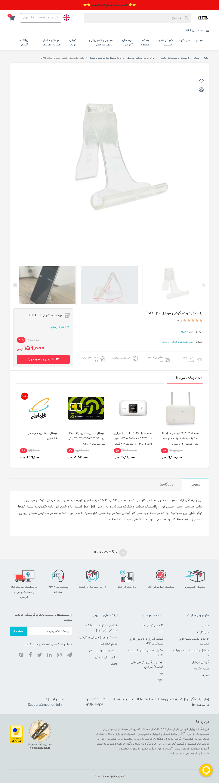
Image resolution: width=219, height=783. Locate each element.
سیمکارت (184, 40)
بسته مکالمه (145, 42)
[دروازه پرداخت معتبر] (16, 734)
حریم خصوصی (109, 644)
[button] (15, 18)
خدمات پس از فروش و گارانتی (98, 637)
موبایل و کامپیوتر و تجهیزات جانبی (100, 42)
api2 (160, 680)
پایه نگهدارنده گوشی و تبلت (178, 342)
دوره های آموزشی (127, 42)
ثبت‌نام (18, 631)
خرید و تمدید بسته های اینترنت (194, 641)
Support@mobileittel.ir (45, 705)
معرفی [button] (195, 484)
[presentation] (204, 285)
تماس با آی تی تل (106, 657)
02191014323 (94, 705)
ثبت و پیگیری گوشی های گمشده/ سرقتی (147, 664)
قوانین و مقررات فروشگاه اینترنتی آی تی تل (101, 628)
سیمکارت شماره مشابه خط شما (51, 42)
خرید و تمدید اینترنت (165, 42)
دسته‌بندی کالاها (195, 30)
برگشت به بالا (105, 553)
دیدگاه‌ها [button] (166, 484)
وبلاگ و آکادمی (23, 42)
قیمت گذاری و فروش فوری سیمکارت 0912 (146, 641)
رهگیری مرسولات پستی (102, 651)
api (161, 674)
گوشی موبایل (73, 42)
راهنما (114, 664)
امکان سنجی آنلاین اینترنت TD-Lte (145, 653)
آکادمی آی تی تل (152, 626)
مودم (199, 40)
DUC (160, 632)
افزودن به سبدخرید (41, 359)
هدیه (205, 675)
